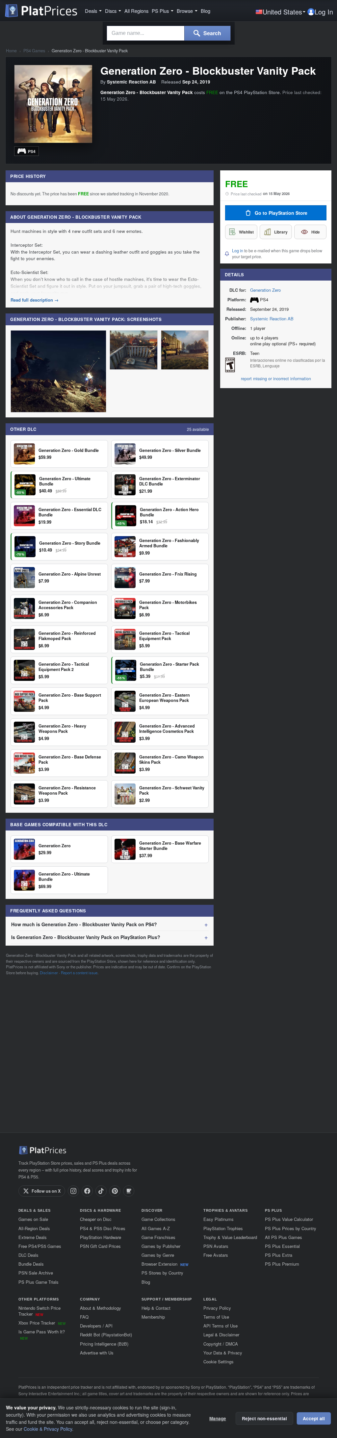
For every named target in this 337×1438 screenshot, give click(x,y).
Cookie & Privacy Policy (48, 1429)
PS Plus (160, 10)
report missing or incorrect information (276, 379)
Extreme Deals (32, 1237)
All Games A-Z (156, 1228)
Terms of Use (216, 1317)
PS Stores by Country (162, 1273)
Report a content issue (79, 972)
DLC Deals (28, 1255)
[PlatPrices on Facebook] (87, 1191)
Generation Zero (265, 290)
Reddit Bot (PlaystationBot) (106, 1334)
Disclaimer (49, 972)
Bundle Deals (31, 1264)
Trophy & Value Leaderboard (230, 1237)
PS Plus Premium (282, 1264)
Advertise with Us (97, 1353)
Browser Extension (165, 1264)
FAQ (84, 1317)
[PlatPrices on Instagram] (73, 1191)
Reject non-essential (264, 1418)
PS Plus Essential (282, 1246)
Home (11, 51)
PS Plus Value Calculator (289, 1219)
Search (211, 33)
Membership (153, 1317)
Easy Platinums (218, 1219)
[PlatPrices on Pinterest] (114, 1191)
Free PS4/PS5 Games (39, 1246)
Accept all (314, 1418)
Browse (185, 10)
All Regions (136, 10)
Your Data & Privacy (222, 1353)
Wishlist (246, 232)
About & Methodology (100, 1308)
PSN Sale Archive (35, 1273)
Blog (205, 10)
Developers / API (96, 1326)
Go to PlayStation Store (281, 213)
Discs (111, 10)
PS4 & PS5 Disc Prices (102, 1228)
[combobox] (145, 33)
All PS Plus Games (283, 1237)
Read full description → (35, 300)
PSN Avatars (215, 1246)
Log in (237, 251)
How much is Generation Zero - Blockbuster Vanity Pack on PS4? (84, 924)
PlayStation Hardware (100, 1237)
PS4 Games (34, 51)
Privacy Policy (217, 1308)
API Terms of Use (220, 1326)
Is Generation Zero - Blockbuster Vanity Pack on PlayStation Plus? (85, 937)
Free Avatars (215, 1255)
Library (281, 232)
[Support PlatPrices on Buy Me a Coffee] (128, 1191)
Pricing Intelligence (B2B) (104, 1344)
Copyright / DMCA (220, 1344)
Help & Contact (156, 1308)
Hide (315, 232)
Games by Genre (158, 1255)
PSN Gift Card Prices (100, 1246)
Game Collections (158, 1219)
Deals (91, 10)
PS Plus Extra (278, 1255)
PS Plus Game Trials (38, 1282)
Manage (217, 1418)
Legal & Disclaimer (221, 1334)
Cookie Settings (218, 1361)
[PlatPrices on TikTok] (101, 1191)
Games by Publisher (161, 1246)
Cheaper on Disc (96, 1219)
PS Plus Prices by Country (290, 1228)
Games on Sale (33, 1219)
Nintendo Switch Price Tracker (39, 1311)
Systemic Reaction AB (272, 318)
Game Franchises (158, 1237)
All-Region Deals (34, 1228)
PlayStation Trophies (223, 1228)
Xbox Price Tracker (42, 1323)
